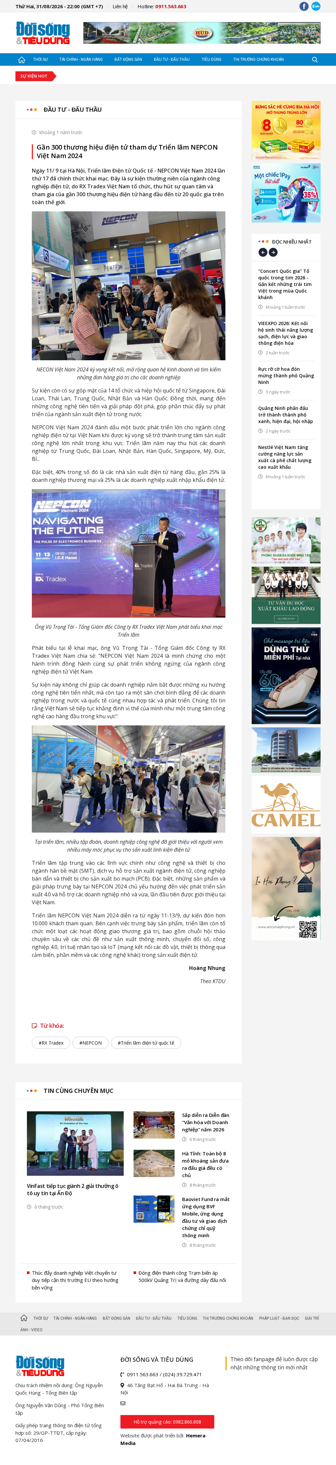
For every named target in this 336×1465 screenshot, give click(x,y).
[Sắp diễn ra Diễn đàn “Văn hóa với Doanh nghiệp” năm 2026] (154, 1125)
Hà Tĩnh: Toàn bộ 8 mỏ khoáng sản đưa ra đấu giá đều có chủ (205, 1164)
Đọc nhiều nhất (291, 241)
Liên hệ (120, 6)
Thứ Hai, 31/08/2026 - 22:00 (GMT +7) (59, 6)
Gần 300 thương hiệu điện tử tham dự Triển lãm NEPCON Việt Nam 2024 (127, 151)
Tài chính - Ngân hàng (81, 59)
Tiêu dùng (211, 59)
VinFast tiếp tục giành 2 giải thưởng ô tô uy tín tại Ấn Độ (72, 1189)
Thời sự (40, 59)
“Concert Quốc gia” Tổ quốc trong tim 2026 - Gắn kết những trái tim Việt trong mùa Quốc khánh (285, 284)
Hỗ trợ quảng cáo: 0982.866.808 (167, 1422)
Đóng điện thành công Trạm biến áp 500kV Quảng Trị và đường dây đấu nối (182, 1276)
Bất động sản (128, 59)
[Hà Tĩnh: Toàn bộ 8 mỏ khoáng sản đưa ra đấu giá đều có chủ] (154, 1163)
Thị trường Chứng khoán (258, 59)
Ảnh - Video (31, 1330)
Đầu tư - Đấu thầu (172, 59)
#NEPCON (90, 1043)
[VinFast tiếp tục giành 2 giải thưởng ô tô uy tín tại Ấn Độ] (75, 1143)
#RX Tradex (51, 1043)
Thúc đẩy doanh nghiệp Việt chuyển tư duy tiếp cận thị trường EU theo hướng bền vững (75, 1280)
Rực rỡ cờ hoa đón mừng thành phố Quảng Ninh (286, 375)
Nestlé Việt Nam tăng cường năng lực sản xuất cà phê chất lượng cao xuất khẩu (284, 457)
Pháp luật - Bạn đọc (279, 1318)
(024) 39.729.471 (182, 1374)
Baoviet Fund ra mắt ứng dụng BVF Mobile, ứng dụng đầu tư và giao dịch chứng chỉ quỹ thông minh (206, 1217)
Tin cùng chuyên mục (79, 1091)
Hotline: (161, 6)
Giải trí (312, 1318)
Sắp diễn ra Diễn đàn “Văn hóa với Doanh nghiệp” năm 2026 (205, 1122)
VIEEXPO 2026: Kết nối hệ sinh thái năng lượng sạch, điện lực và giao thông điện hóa (285, 333)
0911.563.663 (142, 1374)
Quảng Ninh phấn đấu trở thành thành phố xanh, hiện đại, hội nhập (285, 414)
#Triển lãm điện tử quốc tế (146, 1043)
